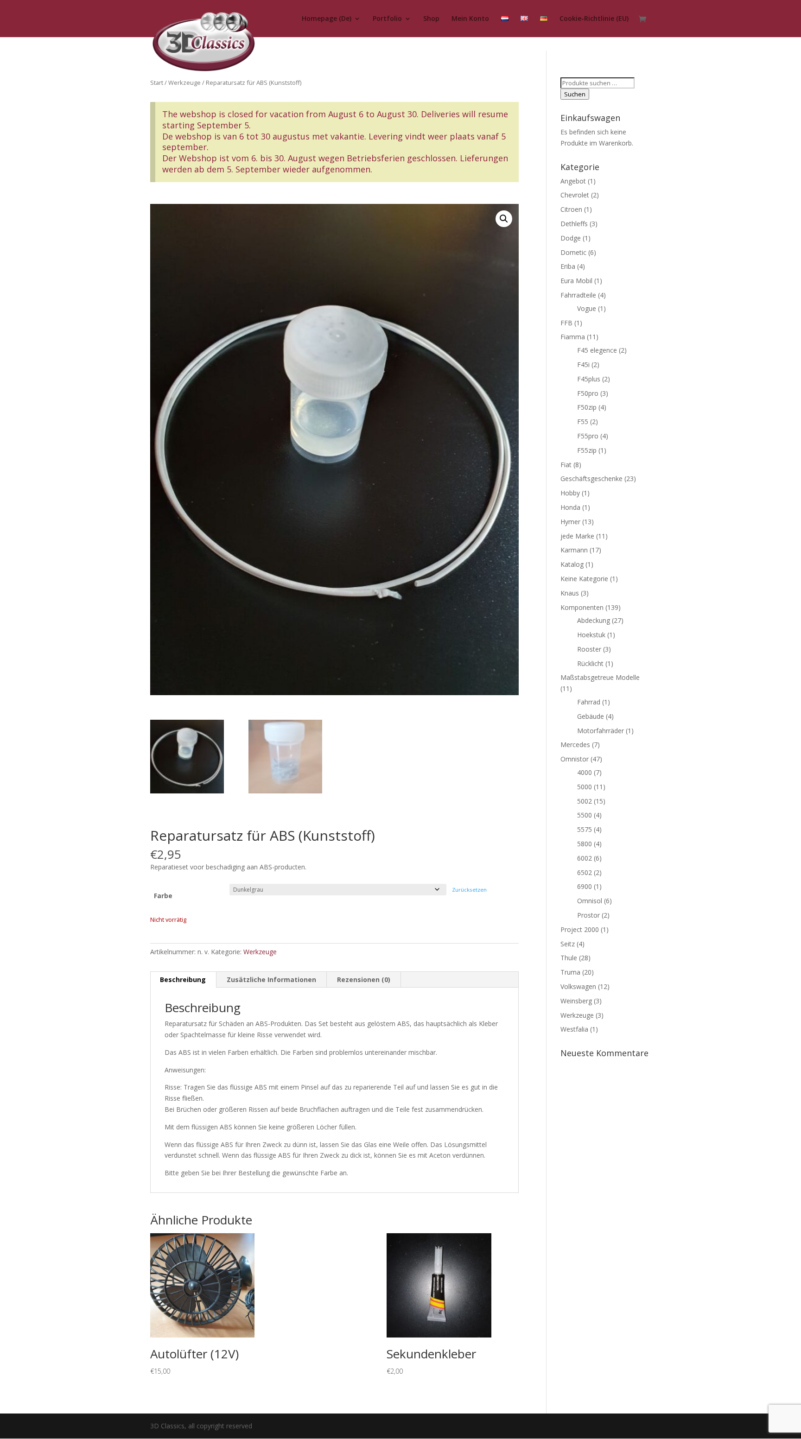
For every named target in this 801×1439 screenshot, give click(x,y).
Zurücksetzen (469, 889)
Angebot (573, 181)
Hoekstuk (591, 634)
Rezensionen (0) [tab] (363, 979)
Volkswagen (578, 986)
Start (156, 82)
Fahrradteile (578, 295)
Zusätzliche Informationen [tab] (271, 979)
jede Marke (577, 536)
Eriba (567, 266)
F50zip (587, 407)
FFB (566, 322)
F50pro (587, 393)
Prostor (588, 915)
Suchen (574, 94)
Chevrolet (574, 194)
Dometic (573, 252)
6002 (584, 858)
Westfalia (574, 1029)
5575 (584, 829)
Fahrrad (588, 701)
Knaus (569, 593)
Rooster (589, 649)
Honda (570, 507)
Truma (570, 972)
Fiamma (572, 336)
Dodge (570, 238)
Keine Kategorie (584, 578)
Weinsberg (576, 1000)
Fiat (566, 464)
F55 (582, 421)
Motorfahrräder (600, 730)
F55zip (587, 450)
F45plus (588, 378)
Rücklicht (590, 663)
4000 (584, 772)
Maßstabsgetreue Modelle (600, 677)
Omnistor (574, 758)
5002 (584, 801)
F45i (583, 364)
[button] (504, 218)
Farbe (163, 895)
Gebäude (590, 716)
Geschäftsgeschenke (591, 478)
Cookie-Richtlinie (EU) (594, 19)
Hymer (570, 521)
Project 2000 (579, 929)
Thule (568, 957)
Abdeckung (593, 620)
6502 (584, 872)
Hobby (570, 492)
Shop (431, 19)
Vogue (586, 308)
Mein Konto (470, 19)
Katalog (572, 564)
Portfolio (387, 19)
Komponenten (582, 607)
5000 (584, 786)
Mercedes (575, 744)
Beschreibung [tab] (183, 979)
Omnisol (589, 900)
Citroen (571, 209)
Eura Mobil (576, 280)
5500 (584, 815)
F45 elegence (597, 350)
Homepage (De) (326, 19)
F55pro (587, 435)
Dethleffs (574, 223)
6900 (584, 886)
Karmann (574, 549)
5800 (584, 843)
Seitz (567, 943)
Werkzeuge (184, 82)
